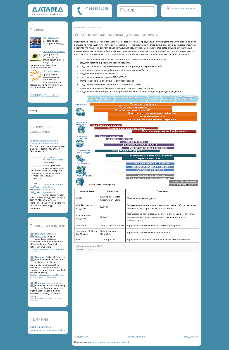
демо (60, 43)
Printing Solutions (54, 283)
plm (94, 249)
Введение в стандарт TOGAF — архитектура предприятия (53, 188)
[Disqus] (136, 293)
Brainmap (40, 234)
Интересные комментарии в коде (53, 158)
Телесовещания (51, 38)
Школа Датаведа (51, 71)
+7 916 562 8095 (96, 8)
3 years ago (51, 277)
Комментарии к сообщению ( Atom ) (110, 342)
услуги (88, 249)
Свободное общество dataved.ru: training (46, 249)
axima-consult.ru (57, 330)
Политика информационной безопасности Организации (44, 141)
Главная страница (136, 336)
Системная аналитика (54, 51)
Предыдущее (191, 336)
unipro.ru (34, 327)
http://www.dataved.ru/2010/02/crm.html (45, 298)
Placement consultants (45, 235)
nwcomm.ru (45, 327)
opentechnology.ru (39, 330)
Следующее (81, 336)
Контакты (52, 95)
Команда (37, 95)
